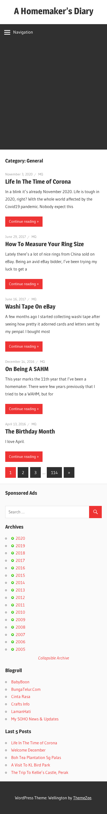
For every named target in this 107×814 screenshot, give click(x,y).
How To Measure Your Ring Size (44, 244)
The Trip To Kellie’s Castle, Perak (39, 772)
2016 (20, 567)
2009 (20, 619)
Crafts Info (20, 703)
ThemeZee (82, 797)
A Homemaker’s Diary (53, 10)
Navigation (23, 32)
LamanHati (21, 711)
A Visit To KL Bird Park (30, 764)
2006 (20, 641)
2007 (20, 634)
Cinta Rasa (20, 696)
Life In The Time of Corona (38, 181)
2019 (20, 545)
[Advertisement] (53, 96)
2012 (20, 597)
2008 (20, 627)
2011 (20, 604)
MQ (40, 174)
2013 (20, 590)
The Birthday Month (30, 431)
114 (54, 472)
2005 (20, 649)
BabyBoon (20, 681)
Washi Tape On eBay (30, 306)
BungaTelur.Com (26, 689)
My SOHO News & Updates (34, 718)
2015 (20, 575)
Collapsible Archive (53, 657)
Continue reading (22, 221)
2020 (20, 538)
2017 (20, 560)
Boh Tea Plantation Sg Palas (36, 757)
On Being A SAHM (27, 369)
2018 (20, 552)
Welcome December (28, 750)
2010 (20, 612)
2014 (20, 582)
